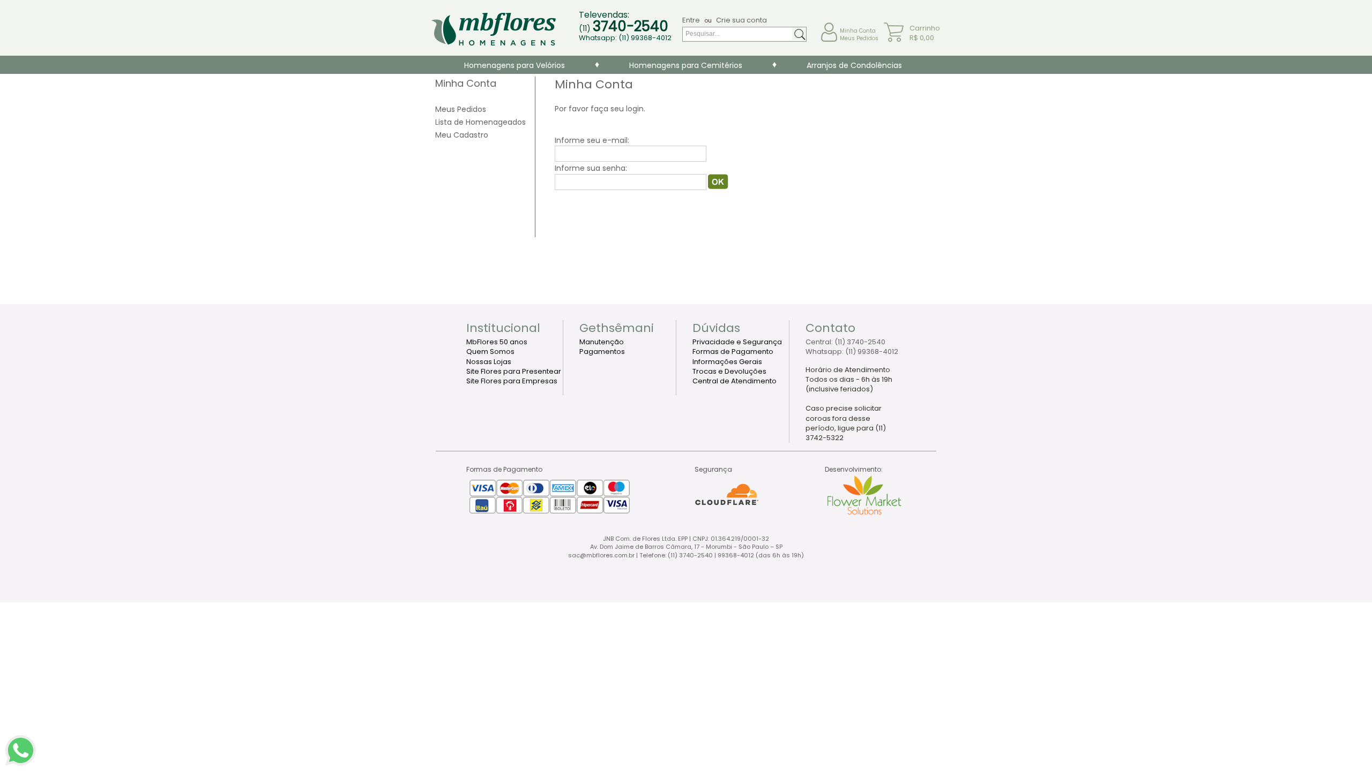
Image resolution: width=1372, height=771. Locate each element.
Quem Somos (490, 351)
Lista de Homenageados (480, 122)
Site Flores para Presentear (513, 371)
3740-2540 (630, 26)
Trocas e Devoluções (729, 371)
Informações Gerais (727, 362)
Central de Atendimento (734, 381)
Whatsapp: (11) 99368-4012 (625, 38)
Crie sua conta (741, 20)
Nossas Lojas (488, 362)
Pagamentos (602, 351)
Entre (691, 20)
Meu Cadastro (461, 135)
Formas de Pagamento (732, 351)
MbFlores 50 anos (496, 342)
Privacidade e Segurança (737, 342)
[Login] (718, 186)
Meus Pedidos (859, 38)
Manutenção (601, 342)
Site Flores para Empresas (511, 381)
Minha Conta (858, 31)
